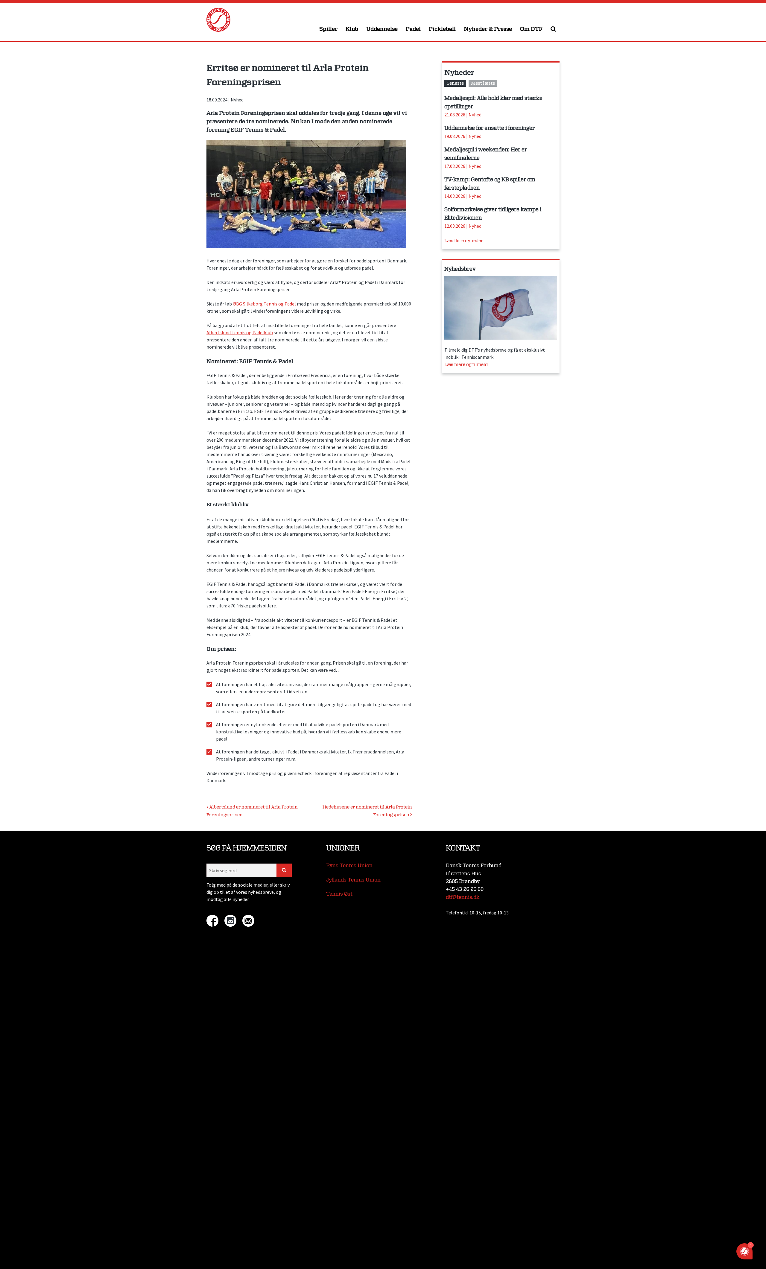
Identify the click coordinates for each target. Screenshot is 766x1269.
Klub (352, 29)
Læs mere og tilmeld (466, 364)
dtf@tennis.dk (462, 897)
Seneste (455, 83)
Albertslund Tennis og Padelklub (239, 332)
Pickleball (442, 29)
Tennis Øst (339, 894)
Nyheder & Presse (488, 29)
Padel (413, 29)
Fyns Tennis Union (349, 865)
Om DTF (531, 29)
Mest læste (483, 83)
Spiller (328, 29)
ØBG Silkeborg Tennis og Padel (264, 304)
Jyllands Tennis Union (353, 880)
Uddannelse (382, 29)
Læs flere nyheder (463, 241)
